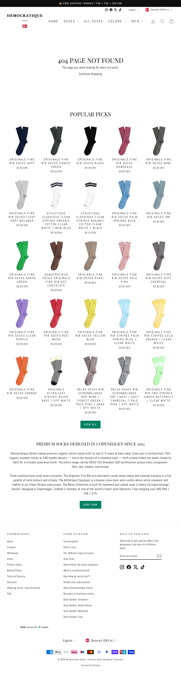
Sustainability (70, 541)
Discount (12, 582)
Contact (11, 547)
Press (10, 559)
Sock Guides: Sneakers (75, 599)
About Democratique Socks (78, 587)
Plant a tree (69, 547)
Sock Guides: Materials (75, 611)
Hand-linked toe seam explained (80, 564)
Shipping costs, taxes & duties (23, 587)
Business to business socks (78, 593)
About (10, 541)
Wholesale (12, 553)
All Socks (93, 21)
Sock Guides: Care (73, 616)
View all (90, 424)
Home (53, 21)
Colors (115, 21)
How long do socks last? (76, 576)
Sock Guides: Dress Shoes (77, 605)
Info (136, 21)
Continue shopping (90, 74)
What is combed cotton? (76, 570)
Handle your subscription (76, 582)
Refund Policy (14, 570)
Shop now (90, 504)
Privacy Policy (14, 564)
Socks (70, 21)
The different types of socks (78, 553)
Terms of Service (16, 576)
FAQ (9, 593)
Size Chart (69, 559)
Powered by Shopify (90, 665)
